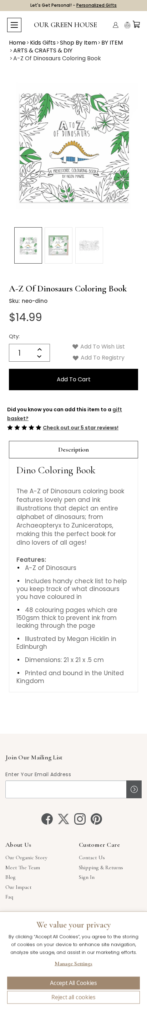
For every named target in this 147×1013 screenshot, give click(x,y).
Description (73, 449)
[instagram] (80, 819)
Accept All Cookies (73, 983)
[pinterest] (96, 819)
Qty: (14, 336)
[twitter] (63, 819)
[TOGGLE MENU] (14, 25)
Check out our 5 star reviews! (80, 427)
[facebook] (47, 819)
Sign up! (134, 789)
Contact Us (92, 857)
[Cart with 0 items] (136, 24)
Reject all (73, 997)
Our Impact (18, 887)
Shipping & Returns (101, 867)
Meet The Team (22, 867)
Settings (73, 964)
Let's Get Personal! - (73, 5)
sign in (87, 877)
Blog (10, 877)
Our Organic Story (26, 857)
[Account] (116, 25)
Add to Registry (102, 357)
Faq (9, 897)
